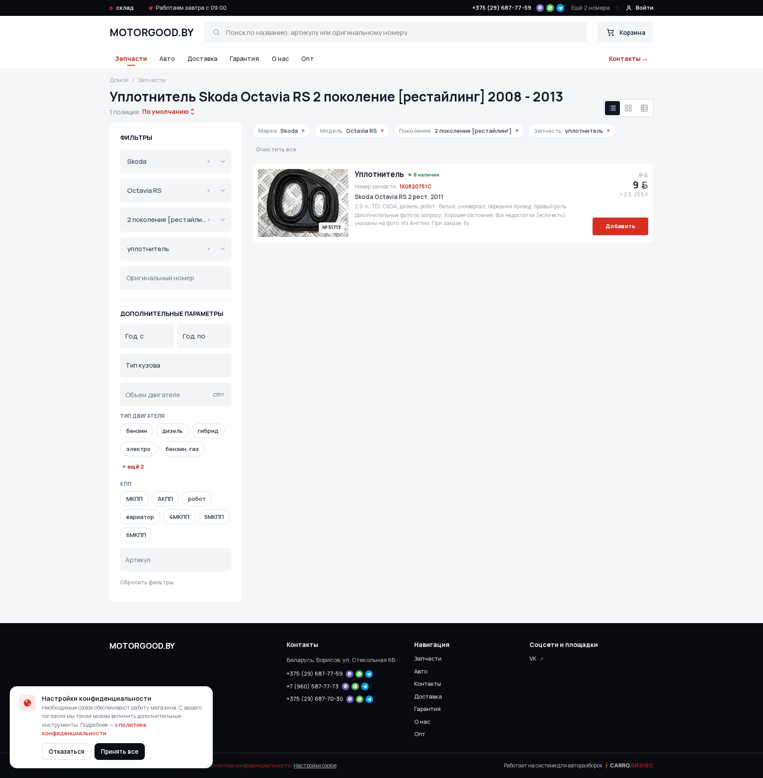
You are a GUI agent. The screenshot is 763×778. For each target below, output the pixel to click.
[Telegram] (560, 8)
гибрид (208, 431)
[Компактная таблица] (644, 108)
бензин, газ (182, 449)
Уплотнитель (379, 174)
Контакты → (628, 58)
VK (532, 658)
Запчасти (131, 58)
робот (197, 499)
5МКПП (214, 517)
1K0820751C (415, 186)
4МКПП (179, 517)
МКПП (134, 499)
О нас (280, 58)
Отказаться (66, 751)
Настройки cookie (315, 765)
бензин (136, 431)
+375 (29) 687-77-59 (501, 7)
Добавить (620, 226)
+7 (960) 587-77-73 (313, 686)
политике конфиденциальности (94, 729)
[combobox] (165, 111)
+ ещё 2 (133, 466)
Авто (167, 58)
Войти (644, 7)
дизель (172, 431)
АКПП (165, 499)
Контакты (427, 684)
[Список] (612, 108)
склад (125, 7)
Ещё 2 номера (590, 7)
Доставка (202, 58)
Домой (119, 80)
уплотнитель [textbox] (168, 248)
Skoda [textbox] (168, 161)
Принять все (120, 751)
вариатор (140, 517)
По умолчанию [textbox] (164, 111)
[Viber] (540, 8)
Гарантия (244, 58)
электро (138, 449)
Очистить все (276, 149)
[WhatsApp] (550, 8)
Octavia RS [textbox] (168, 190)
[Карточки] (628, 108)
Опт (307, 58)
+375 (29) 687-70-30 (315, 699)
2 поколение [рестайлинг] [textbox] (169, 219)
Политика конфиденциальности (250, 765)
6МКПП (136, 535)
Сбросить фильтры (147, 582)
